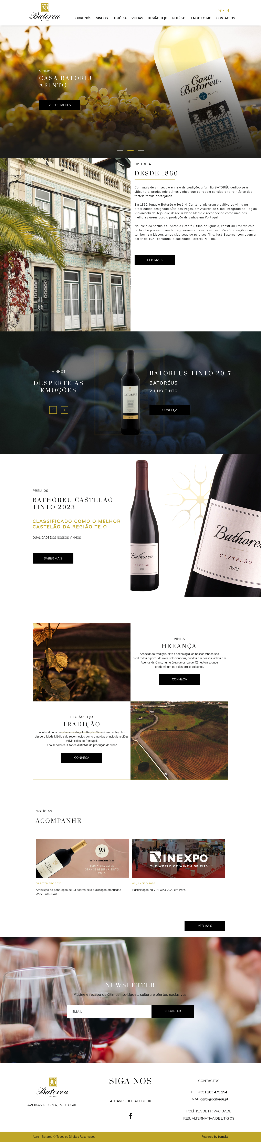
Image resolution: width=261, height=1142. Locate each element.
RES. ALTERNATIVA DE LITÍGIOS (208, 1118)
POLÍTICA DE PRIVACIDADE (208, 1111)
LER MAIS (155, 260)
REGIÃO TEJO (157, 18)
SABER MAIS (53, 558)
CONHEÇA (169, 413)
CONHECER (59, 105)
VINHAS (137, 18)
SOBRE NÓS (82, 18)
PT (220, 11)
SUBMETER (173, 1011)
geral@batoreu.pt (214, 1099)
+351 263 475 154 (212, 1092)
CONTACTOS (225, 18)
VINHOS (102, 18)
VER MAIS (205, 926)
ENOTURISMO (201, 18)
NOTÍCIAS (179, 18)
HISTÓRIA (120, 18)
